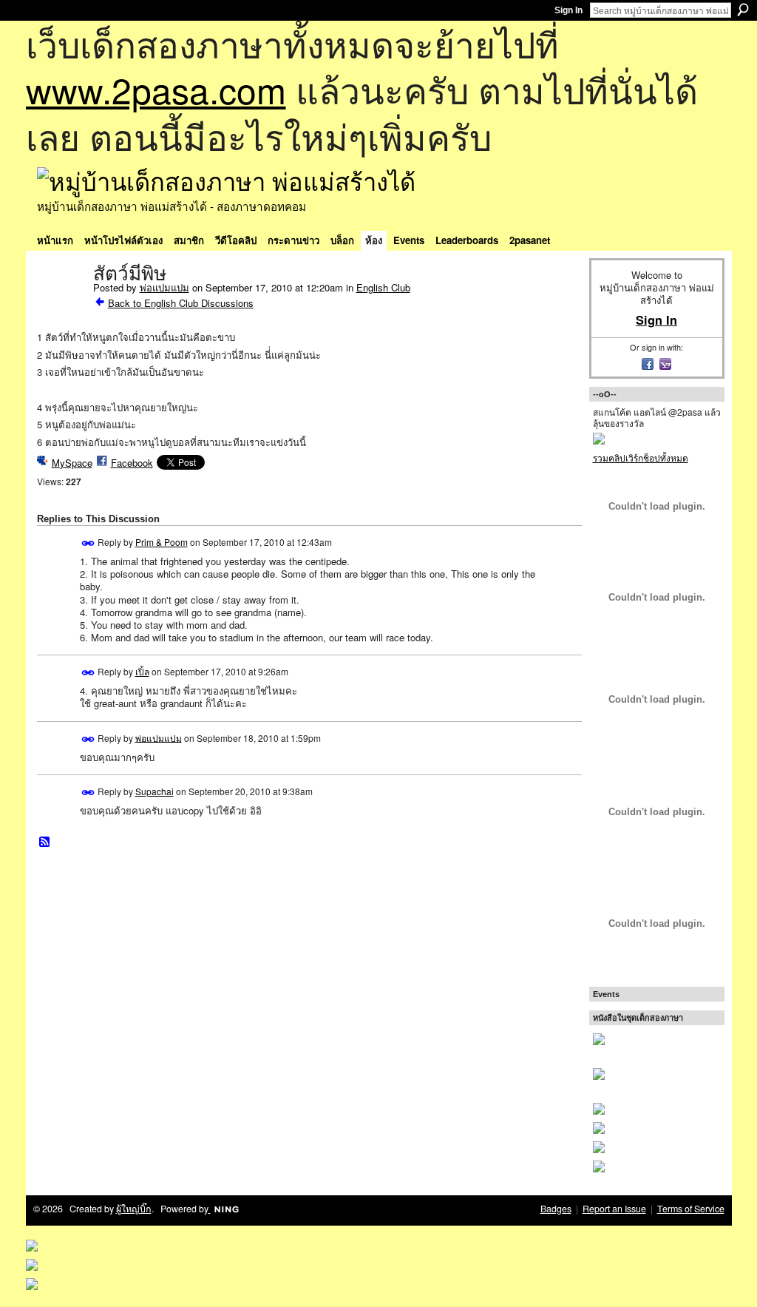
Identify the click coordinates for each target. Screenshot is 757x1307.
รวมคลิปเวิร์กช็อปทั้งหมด (640, 457)
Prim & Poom (161, 542)
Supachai (154, 791)
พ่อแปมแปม (164, 287)
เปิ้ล (142, 671)
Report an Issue (614, 1208)
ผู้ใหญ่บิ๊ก (134, 1208)
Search (743, 9)
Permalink (88, 543)
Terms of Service (690, 1208)
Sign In (568, 10)
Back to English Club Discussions (181, 303)
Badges (555, 1208)
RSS (45, 842)
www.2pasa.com (156, 89)
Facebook (132, 463)
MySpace (72, 463)
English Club (383, 287)
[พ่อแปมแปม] (60, 305)
